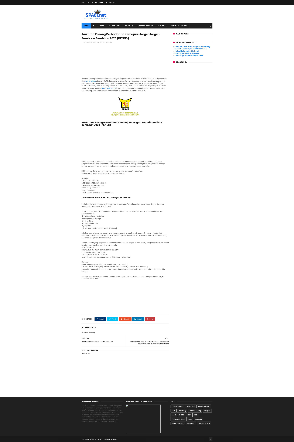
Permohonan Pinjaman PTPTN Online (190, 49)
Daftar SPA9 (98, 26)
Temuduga (162, 26)
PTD (106, 2)
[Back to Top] (210, 439)
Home (86, 26)
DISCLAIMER (99, 2)
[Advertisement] (170, 14)
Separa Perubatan (179, 26)
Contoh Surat (190, 406)
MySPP (174, 415)
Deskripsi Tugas (203, 406)
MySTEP (181, 415)
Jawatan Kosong (145, 26)
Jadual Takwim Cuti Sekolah (186, 51)
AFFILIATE (112, 2)
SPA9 (190, 419)
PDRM (189, 415)
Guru (173, 411)
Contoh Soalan (177, 406)
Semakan (129, 26)
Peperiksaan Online (178, 419)
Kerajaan (207, 411)
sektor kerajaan (89, 81)
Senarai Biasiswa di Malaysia (186, 53)
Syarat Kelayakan (178, 423)
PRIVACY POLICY (87, 2)
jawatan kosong (108, 88)
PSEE (195, 415)
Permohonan (114, 26)
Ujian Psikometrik (204, 423)
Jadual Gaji (182, 411)
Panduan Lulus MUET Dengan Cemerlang (192, 46)
